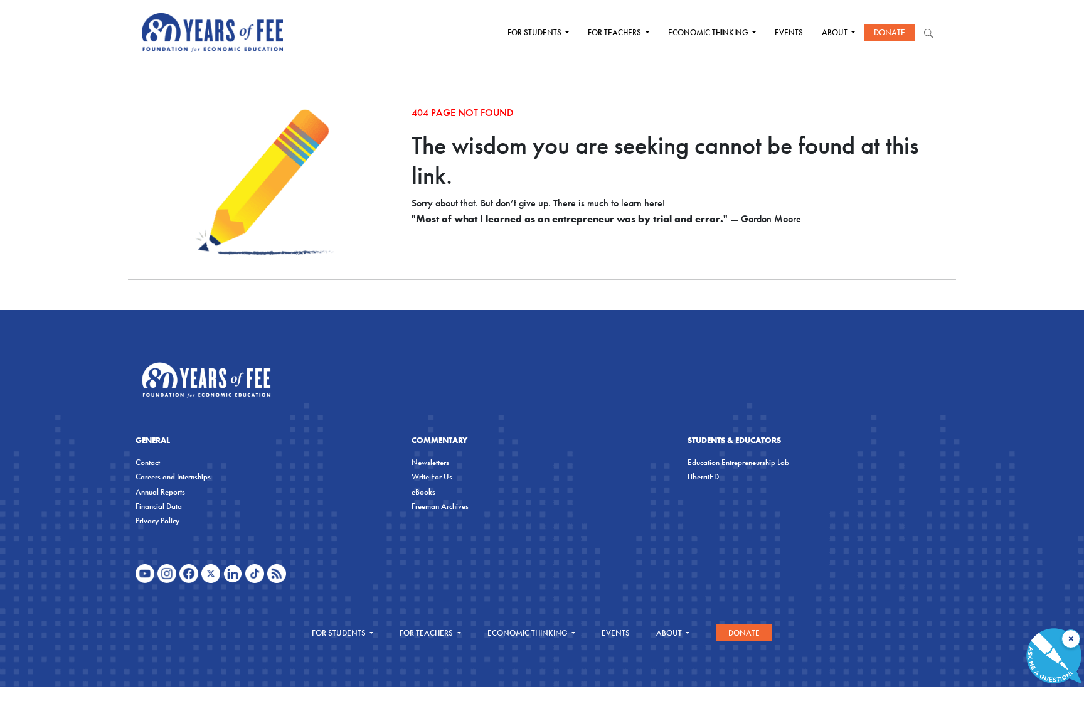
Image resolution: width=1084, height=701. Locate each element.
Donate (889, 32)
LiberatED (703, 476)
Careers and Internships (173, 476)
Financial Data (159, 506)
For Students (535, 32)
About (835, 32)
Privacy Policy (157, 520)
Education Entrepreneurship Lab (738, 462)
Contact (148, 462)
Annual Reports (160, 491)
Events (789, 32)
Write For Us (432, 476)
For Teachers (615, 32)
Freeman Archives (440, 506)
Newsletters (430, 462)
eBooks (423, 491)
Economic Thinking (709, 32)
